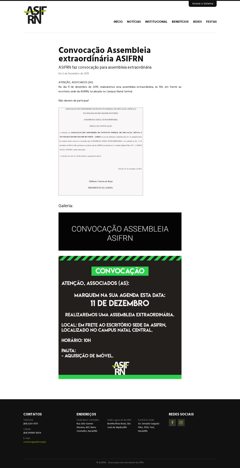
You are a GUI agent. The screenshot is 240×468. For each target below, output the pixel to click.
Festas (211, 22)
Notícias (134, 22)
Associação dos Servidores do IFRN (44, 15)
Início (118, 22)
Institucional (156, 22)
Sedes (197, 22)
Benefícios (180, 22)
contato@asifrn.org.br (34, 442)
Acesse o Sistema (202, 4)
